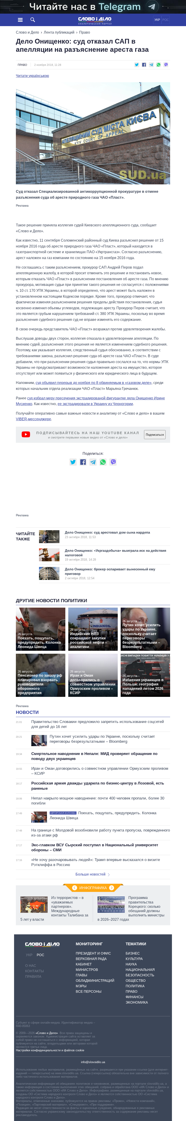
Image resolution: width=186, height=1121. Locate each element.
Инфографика (93, 888)
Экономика (137, 1002)
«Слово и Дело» (47, 1033)
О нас (30, 966)
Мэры (81, 986)
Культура (134, 959)
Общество (136, 980)
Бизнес (133, 953)
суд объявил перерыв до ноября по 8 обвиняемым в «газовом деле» (94, 383)
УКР (157, 19)
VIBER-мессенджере (33, 419)
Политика (135, 986)
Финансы (134, 997)
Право (84, 32)
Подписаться (155, 434)
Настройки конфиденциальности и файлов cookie (50, 1050)
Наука (131, 964)
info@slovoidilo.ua (93, 1062)
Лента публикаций (59, 32)
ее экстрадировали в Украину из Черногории (95, 404)
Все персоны (88, 991)
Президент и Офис (93, 953)
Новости (27, 712)
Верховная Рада (91, 959)
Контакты (34, 971)
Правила (33, 976)
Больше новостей (90, 874)
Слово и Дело (27, 32)
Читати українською (32, 76)
